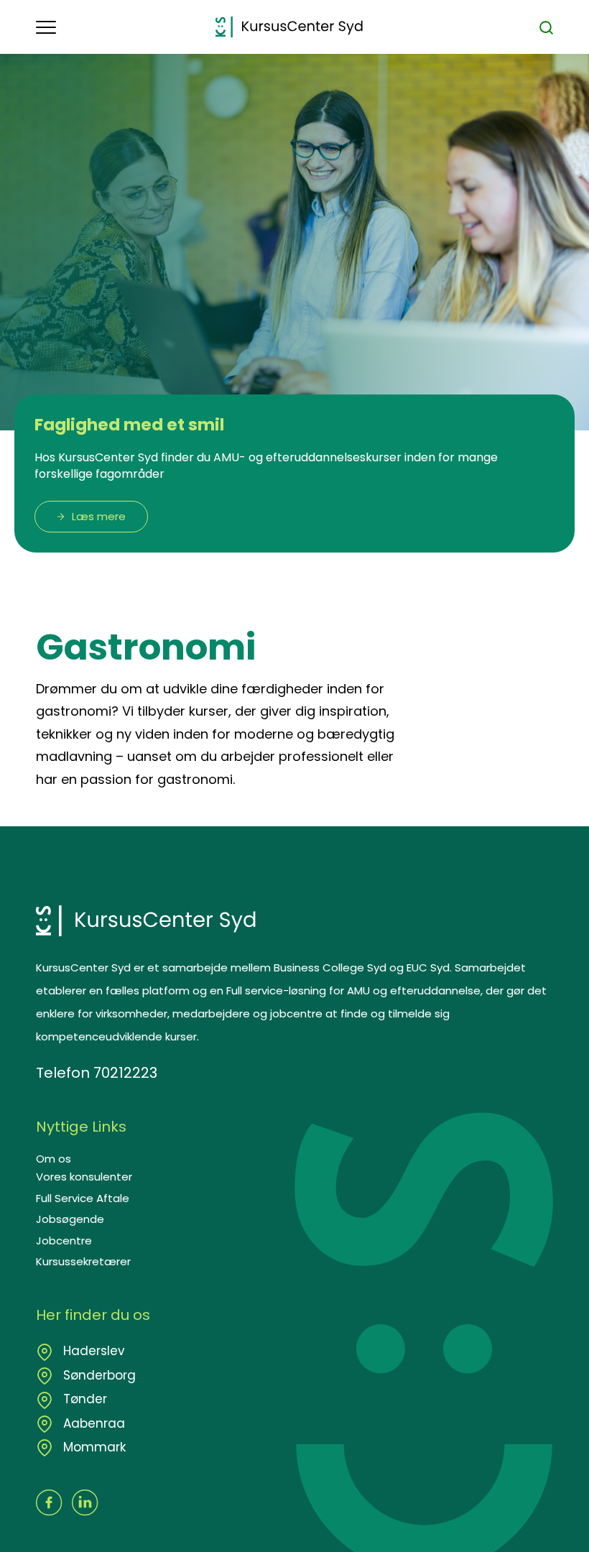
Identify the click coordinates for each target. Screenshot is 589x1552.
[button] (125, 27)
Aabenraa (92, 1423)
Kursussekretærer (83, 1261)
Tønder (83, 1399)
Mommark (93, 1447)
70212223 (125, 1073)
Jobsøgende (70, 1219)
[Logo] (289, 27)
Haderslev (92, 1350)
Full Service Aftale (82, 1198)
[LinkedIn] (85, 1502)
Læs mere (99, 516)
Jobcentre (64, 1240)
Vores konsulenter (84, 1176)
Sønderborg (98, 1375)
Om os (53, 1158)
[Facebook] (49, 1502)
